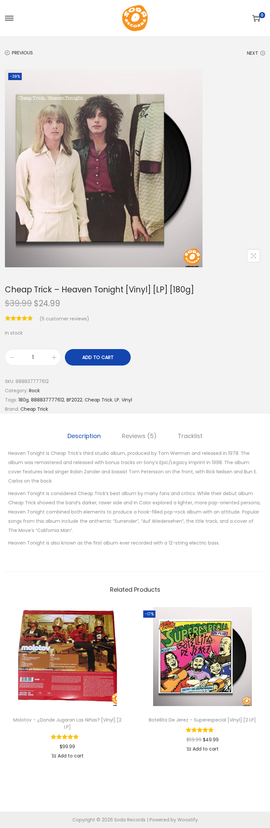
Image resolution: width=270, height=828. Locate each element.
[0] (256, 18)
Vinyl (127, 400)
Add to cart (98, 357)
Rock (34, 390)
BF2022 (74, 400)
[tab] (84, 436)
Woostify (187, 819)
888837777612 (47, 400)
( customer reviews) (64, 318)
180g (23, 400)
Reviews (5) (139, 436)
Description (84, 436)
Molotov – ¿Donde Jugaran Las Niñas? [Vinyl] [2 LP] (67, 723)
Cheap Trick (98, 400)
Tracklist (190, 436)
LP (117, 400)
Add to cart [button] (71, 756)
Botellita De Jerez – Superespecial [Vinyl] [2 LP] (202, 720)
